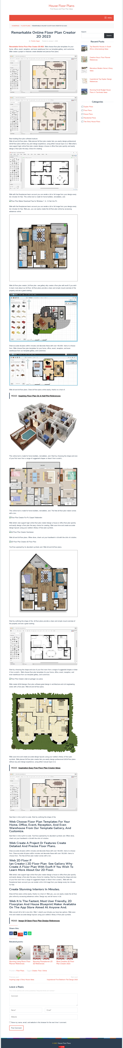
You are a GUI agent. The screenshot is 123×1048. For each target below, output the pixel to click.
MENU (109, 18)
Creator (34, 970)
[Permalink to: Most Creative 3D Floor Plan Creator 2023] (67, 952)
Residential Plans (90, 118)
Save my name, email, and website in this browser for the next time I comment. (39, 1022)
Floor (39, 970)
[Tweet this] (15, 933)
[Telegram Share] (25, 933)
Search (83, 32)
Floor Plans (20, 970)
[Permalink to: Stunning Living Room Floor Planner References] (20, 952)
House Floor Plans (61, 6)
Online (44, 970)
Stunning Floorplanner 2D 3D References (42, 962)
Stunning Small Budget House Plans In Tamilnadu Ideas (100, 91)
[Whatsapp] (29, 933)
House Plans (88, 114)
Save (21, 934)
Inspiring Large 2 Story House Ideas (21, 978)
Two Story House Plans (92, 121)
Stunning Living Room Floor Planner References (19, 962)
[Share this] (11, 933)
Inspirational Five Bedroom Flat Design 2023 (62, 978)
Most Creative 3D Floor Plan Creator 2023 (65, 962)
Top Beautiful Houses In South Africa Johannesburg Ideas (100, 47)
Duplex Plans (88, 106)
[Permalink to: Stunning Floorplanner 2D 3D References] (43, 952)
